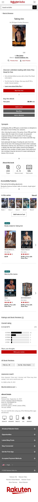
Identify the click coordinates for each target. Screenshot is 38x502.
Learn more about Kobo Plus (13, 86)
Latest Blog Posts (8, 440)
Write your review (19, 352)
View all (34, 195)
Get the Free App (8, 452)
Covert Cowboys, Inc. (21, 57)
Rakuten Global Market (13, 479)
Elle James (20, 55)
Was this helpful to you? (8, 387)
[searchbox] (19, 7)
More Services (13, 482)
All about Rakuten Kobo (10, 429)
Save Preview (26, 60)
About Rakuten (23, 482)
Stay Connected (7, 446)
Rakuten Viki (13, 477)
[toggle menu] (3, 2)
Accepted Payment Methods (12, 458)
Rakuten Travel (25, 479)
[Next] (35, 245)
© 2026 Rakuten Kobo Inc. (9, 470)
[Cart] (34, 2)
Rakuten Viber (23, 477)
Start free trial (19, 90)
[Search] (34, 7)
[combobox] (8, 364)
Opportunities (6, 434)
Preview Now (14, 60)
